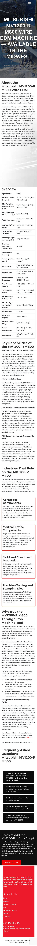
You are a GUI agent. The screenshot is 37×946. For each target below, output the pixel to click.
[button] (18, 777)
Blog (4, 907)
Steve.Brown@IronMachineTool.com (17, 929)
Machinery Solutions (10, 910)
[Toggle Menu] (29, 3)
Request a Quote (11, 863)
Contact (28, 738)
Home (5, 898)
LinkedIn (6, 931)
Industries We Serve (9, 904)
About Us (6, 901)
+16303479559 (10, 926)
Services (5, 913)
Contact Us (6, 917)
